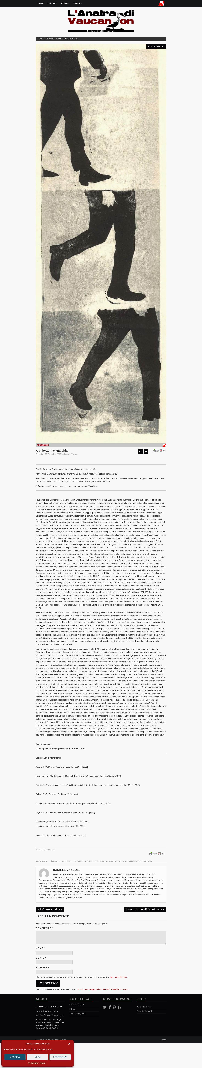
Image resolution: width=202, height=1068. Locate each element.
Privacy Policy (118, 977)
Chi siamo (52, 3)
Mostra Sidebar (156, 46)
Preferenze (60, 1057)
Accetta (15, 1057)
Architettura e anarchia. (66, 39)
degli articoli (144, 1006)
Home (40, 3)
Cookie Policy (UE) (77, 1014)
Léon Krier (122, 861)
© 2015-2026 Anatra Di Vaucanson (51, 1039)
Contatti (65, 3)
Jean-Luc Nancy (91, 861)
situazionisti (147, 861)
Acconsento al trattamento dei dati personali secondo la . (83, 977)
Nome (41, 948)
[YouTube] (119, 1007)
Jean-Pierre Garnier (108, 861)
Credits (163, 1039)
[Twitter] (104, 1007)
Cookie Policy (33, 1063)
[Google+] (114, 1007)
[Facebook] (109, 1007)
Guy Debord (78, 861)
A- (146, 451)
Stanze (76, 3)
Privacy (42, 1063)
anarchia (57, 861)
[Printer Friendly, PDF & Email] (159, 451)
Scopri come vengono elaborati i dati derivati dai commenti (103, 989)
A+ (140, 451)
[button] (69, 1043)
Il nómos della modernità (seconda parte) (144, 909)
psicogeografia (134, 861)
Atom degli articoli (144, 1011)
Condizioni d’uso (76, 1004)
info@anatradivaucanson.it (52, 1015)
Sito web (42, 967)
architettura (67, 861)
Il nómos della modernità (51, 909)
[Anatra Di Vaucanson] (101, 20)
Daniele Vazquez (71, 454)
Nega (38, 1057)
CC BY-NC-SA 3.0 (50, 1028)
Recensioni (49, 39)
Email (41, 958)
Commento (45, 928)
